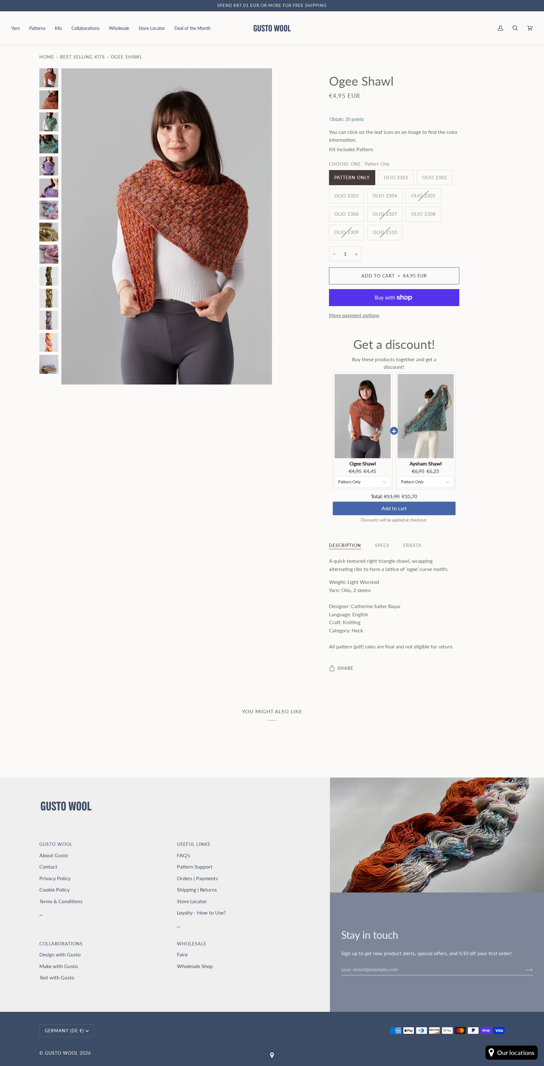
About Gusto (53, 855)
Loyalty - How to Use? (201, 912)
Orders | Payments (197, 878)
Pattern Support (194, 866)
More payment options (354, 315)
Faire (182, 954)
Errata (412, 545)
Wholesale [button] (192, 943)
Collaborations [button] (61, 943)
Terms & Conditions (60, 901)
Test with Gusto (56, 977)
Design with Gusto (60, 954)
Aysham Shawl (426, 463)
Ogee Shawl (362, 463)
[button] (18, 28)
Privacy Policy (55, 878)
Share (345, 668)
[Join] (524, 969)
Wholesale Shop (195, 966)
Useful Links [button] (193, 844)
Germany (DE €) (64, 1030)
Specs (382, 545)
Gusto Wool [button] (55, 844)
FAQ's (183, 855)
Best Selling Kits (82, 57)
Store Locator (192, 901)
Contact (48, 866)
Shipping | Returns (197, 889)
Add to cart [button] (394, 508)
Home (46, 57)
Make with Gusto (58, 966)
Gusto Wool (61, 1053)
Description (345, 545)
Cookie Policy (54, 889)
